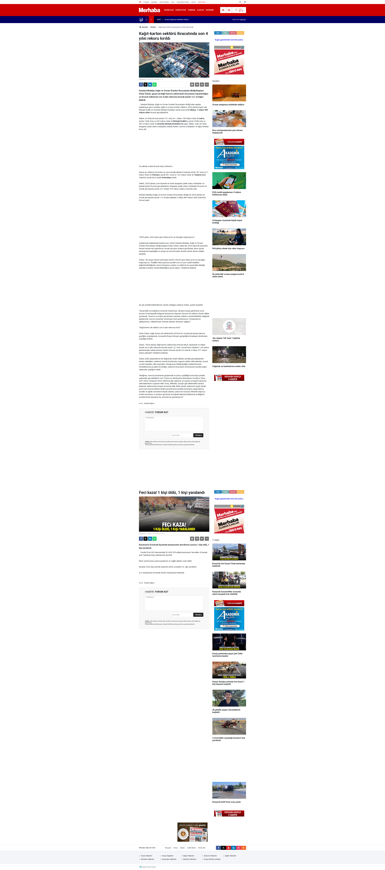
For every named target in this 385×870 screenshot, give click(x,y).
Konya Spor (181, 10)
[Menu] (223, 10)
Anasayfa (144, 27)
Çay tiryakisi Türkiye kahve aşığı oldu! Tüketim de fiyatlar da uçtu (187, 19)
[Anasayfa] (140, 2)
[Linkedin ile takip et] (233, 848)
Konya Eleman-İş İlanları (212, 859)
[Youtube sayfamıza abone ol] (228, 848)
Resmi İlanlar (202, 2)
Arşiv (172, 2)
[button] (197, 85)
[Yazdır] (192, 85)
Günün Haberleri (164, 2)
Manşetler (154, 2)
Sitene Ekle (201, 848)
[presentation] (146, 19)
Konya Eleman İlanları (183, 2)
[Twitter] (145, 85)
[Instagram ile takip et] (238, 848)
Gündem (191, 10)
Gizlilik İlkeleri (191, 848)
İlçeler (200, 10)
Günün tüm (239, 19)
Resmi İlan (169, 10)
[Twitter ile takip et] (223, 848)
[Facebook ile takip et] (218, 848)
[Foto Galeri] (245, 2)
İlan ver (193, 2)
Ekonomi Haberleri (210, 856)
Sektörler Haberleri (189, 859)
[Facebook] (141, 85)
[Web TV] (240, 2)
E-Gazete (146, 2)
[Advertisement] (174, 148)
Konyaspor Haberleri (169, 859)
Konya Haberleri (146, 856)
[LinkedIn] (150, 85)
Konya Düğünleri (167, 856)
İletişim (182, 848)
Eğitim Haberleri (230, 856)
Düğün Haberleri (188, 856)
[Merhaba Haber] (149, 10)
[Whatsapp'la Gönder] (154, 85)
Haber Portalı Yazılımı (149, 867)
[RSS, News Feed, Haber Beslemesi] (243, 848)
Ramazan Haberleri (147, 859)
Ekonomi (210, 10)
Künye (176, 848)
